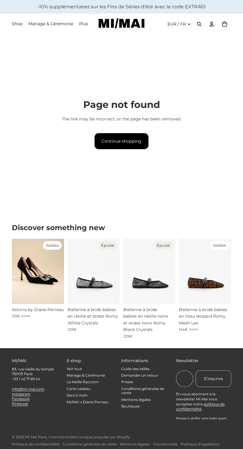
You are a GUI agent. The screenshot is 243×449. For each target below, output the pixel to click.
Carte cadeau (78, 388)
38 (204, 299)
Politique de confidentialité (36, 444)
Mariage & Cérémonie (86, 375)
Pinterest (20, 404)
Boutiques (130, 406)
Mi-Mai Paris (36, 437)
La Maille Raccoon (83, 382)
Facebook (21, 399)
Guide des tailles (135, 369)
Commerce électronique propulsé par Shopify (89, 437)
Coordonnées (165, 444)
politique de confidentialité (200, 406)
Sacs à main (77, 395)
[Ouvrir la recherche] (199, 24)
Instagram (21, 394)
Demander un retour (139, 375)
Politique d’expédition (200, 444)
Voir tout (74, 369)
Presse (127, 382)
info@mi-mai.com (28, 389)
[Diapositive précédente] (16, 271)
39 (216, 299)
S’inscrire (213, 378)
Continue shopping (121, 141)
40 (228, 299)
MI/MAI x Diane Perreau (87, 402)
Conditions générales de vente (142, 390)
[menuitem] (83, 24)
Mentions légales (136, 399)
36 (14, 299)
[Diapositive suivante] (59, 271)
